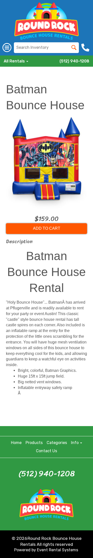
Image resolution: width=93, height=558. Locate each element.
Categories (57, 442)
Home (16, 442)
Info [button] (75, 442)
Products (34, 442)
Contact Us (46, 450)
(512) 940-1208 (74, 61)
